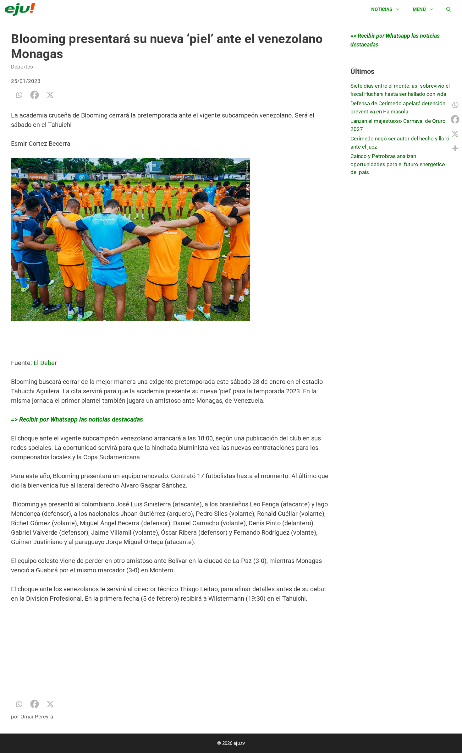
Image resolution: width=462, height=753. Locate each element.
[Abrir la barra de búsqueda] (448, 9)
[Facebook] (34, 95)
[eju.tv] (21, 9)
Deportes (22, 66)
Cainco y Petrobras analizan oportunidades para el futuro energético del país (397, 164)
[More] (455, 148)
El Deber (44, 363)
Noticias (381, 9)
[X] (50, 95)
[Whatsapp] (19, 95)
